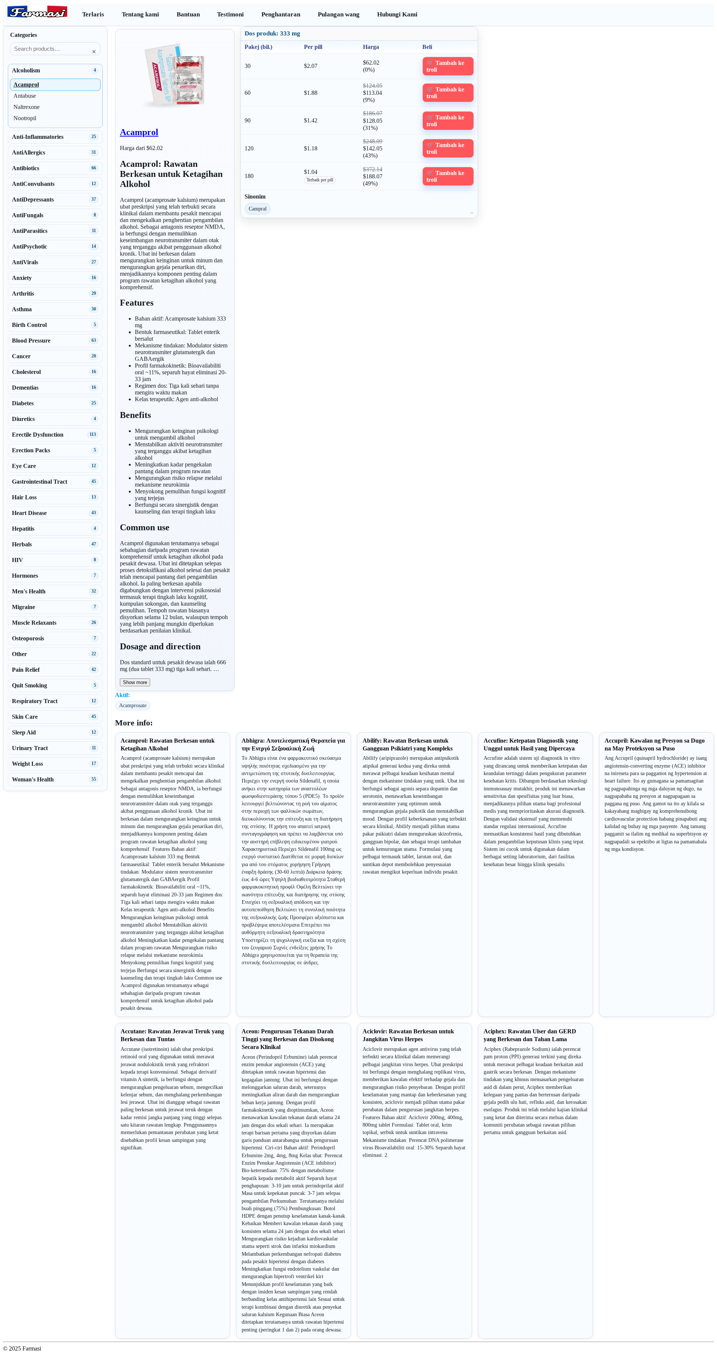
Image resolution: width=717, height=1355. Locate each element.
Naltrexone (26, 107)
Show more (135, 682)
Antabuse (24, 96)
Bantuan (188, 14)
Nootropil (24, 118)
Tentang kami (140, 14)
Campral (258, 209)
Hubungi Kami (397, 14)
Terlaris (93, 14)
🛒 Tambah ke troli (445, 66)
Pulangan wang (339, 14)
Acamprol (139, 132)
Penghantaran (280, 14)
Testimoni (230, 14)
